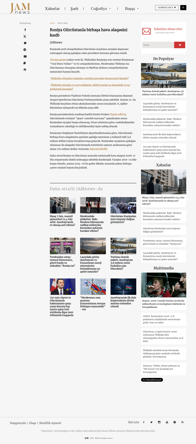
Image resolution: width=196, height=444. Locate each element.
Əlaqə (32, 423)
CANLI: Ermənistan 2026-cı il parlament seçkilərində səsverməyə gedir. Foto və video (161, 319)
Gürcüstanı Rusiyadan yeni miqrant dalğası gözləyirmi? (123, 219)
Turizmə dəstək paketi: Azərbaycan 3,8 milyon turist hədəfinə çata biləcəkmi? (122, 263)
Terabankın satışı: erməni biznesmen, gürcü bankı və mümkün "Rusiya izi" (62, 261)
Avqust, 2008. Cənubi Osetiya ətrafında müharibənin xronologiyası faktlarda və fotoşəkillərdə (163, 303)
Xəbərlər (52, 8)
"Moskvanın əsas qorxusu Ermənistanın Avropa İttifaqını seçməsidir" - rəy (92, 303)
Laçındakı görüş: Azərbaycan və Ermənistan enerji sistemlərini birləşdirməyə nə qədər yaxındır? (90, 264)
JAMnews (56, 42)
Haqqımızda (18, 423)
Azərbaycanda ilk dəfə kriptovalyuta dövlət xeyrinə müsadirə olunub (123, 302)
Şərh (74, 8)
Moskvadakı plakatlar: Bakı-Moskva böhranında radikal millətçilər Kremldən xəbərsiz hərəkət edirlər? (92, 223)
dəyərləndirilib (98, 148)
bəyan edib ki (117, 114)
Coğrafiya (99, 8)
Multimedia (164, 268)
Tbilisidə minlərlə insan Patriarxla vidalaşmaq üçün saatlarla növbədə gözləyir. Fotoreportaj (161, 353)
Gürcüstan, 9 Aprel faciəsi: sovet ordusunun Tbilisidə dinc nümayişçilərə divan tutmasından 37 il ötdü (163, 336)
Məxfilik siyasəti (50, 423)
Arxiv (53, 23)
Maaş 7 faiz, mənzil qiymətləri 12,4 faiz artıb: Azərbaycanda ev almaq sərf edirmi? (62, 221)
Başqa (130, 8)
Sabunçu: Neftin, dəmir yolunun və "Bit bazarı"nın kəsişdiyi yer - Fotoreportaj (161, 368)
